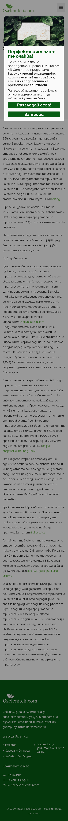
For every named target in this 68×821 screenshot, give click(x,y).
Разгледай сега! (34, 104)
